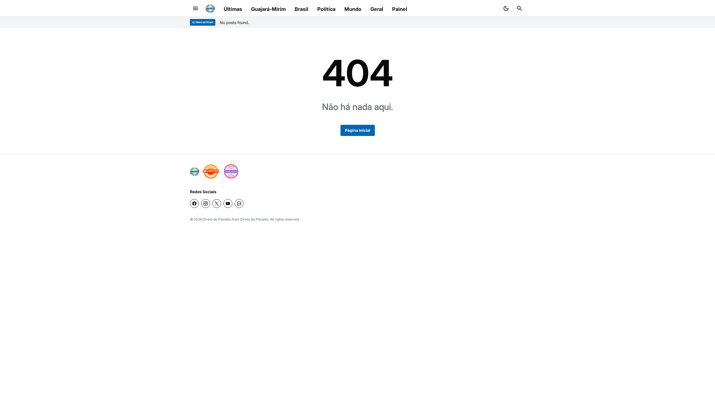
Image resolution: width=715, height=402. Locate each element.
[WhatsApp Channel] (239, 203)
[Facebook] (194, 203)
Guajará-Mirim (268, 9)
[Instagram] (205, 203)
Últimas (233, 9)
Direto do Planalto (217, 219)
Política (326, 9)
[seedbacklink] (210, 171)
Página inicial (357, 130)
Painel (399, 9)
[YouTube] (227, 203)
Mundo (352, 9)
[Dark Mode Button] (506, 8)
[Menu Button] (195, 8)
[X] (216, 203)
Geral (376, 9)
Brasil (301, 9)
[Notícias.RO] (194, 171)
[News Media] (231, 171)
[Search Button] (519, 8)
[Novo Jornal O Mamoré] (210, 8)
